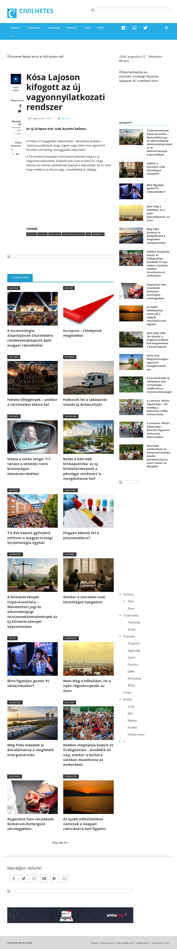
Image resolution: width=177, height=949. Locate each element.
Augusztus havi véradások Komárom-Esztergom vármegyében (30, 824)
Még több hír (59, 842)
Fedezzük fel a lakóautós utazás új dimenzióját (85, 402)
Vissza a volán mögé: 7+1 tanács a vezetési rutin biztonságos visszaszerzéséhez (29, 466)
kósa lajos (54, 234)
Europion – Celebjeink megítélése (82, 333)
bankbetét (98, 234)
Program (134, 643)
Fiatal (88, 27)
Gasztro (133, 664)
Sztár (131, 706)
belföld (31, 234)
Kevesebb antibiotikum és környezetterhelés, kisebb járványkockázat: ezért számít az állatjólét (158, 456)
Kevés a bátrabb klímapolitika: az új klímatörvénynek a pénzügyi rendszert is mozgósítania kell (82, 469)
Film (131, 601)
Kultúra (14, 27)
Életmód (71, 27)
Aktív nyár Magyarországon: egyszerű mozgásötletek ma (158, 362)
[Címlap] (12, 13)
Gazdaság (54, 27)
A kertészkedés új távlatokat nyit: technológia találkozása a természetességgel (158, 384)
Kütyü (12, 638)
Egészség (70, 490)
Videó (100, 27)
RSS (168, 943)
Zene (131, 608)
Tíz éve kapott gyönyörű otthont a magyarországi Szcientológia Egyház (30, 537)
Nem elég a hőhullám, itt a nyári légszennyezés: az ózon (87, 685)
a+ (17, 154)
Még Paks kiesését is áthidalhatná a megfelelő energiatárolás (30, 750)
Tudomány (33, 27)
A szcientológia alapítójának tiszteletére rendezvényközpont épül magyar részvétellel (30, 338)
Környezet (15, 554)
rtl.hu (91, 169)
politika (42, 234)
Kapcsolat (157, 943)
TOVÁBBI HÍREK (22, 277)
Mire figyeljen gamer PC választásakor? (28, 683)
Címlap (94, 943)
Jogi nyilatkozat (125, 943)
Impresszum (107, 943)
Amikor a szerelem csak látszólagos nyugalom (84, 599)
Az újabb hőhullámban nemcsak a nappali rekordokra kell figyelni (84, 824)
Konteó (132, 727)
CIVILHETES (36, 11)
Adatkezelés (142, 943)
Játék (131, 671)
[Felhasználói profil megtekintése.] (16, 79)
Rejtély (132, 720)
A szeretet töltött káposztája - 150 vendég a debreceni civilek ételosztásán (158, 407)
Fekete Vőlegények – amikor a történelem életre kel (32, 402)
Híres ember (16, 89)
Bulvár (69, 288)
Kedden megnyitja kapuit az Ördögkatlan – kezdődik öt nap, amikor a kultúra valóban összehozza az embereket (88, 755)
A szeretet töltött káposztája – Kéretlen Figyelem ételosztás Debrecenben (158, 430)
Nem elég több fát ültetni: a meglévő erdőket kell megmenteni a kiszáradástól (157, 340)
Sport (131, 657)
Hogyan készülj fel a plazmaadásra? (81, 535)
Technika (134, 622)
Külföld (13, 288)
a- (14, 154)
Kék (130, 713)
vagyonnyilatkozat (73, 234)
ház (88, 234)
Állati (131, 685)
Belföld (65, 118)
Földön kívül (136, 734)
